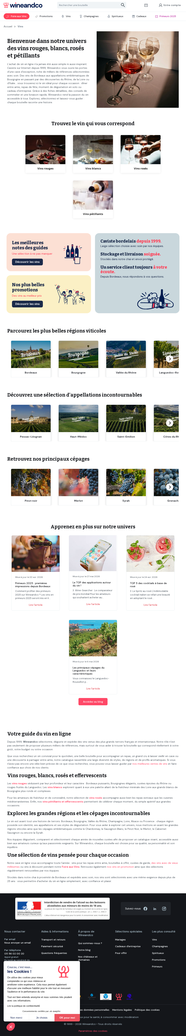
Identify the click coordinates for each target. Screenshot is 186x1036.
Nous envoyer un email (17, 942)
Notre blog (84, 950)
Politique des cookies (147, 1009)
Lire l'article (36, 604)
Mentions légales (122, 1009)
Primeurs (157, 966)
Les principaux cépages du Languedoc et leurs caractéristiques (88, 670)
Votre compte (172, 5)
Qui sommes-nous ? (90, 943)
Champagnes (160, 946)
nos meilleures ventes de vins (149, 763)
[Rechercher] (123, 5)
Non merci (16, 1017)
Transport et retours (53, 939)
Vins (154, 939)
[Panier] (146, 5)
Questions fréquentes (54, 953)
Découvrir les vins (27, 262)
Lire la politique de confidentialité (23, 1006)
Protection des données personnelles (87, 1009)
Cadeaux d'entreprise (128, 946)
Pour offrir (121, 953)
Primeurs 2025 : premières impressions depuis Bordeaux (32, 585)
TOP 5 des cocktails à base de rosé (148, 585)
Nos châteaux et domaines (88, 958)
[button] (10, 1026)
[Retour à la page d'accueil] (23, 5)
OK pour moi (67, 1017)
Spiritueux (158, 953)
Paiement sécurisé (52, 946)
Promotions (158, 959)
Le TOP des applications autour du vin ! (92, 584)
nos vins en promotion (120, 866)
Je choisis (41, 1017)
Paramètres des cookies (93, 1031)
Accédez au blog (93, 701)
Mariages (120, 939)
